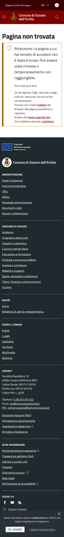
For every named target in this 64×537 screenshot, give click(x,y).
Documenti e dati (12, 208)
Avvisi (5, 306)
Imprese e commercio (14, 265)
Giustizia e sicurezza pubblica (19, 260)
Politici (6, 197)
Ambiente (7, 232)
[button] (57, 17)
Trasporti (7, 467)
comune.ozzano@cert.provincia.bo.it (28, 408)
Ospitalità (7, 341)
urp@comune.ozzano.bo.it (25, 404)
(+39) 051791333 (23, 399)
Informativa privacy (13, 473)
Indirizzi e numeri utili (14, 462)
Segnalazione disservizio (17, 426)
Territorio (7, 347)
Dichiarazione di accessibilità (20, 483)
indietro (42, 105)
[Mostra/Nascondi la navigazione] (4, 17)
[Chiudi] (59, 514)
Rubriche (7, 358)
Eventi (6, 330)
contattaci (48, 121)
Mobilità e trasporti (13, 271)
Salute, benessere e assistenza (20, 276)
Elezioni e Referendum (15, 213)
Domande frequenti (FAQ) (16, 415)
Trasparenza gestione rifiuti (18, 456)
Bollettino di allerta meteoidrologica (23, 312)
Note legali (8, 478)
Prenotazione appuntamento (18, 421)
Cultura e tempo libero (15, 249)
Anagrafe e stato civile (15, 238)
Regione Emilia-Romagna (18, 5)
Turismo (6, 287)
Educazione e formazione (16, 254)
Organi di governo (12, 180)
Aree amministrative (14, 186)
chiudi (17, 529)
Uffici (5, 191)
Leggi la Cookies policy (42, 529)
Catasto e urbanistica (14, 243)
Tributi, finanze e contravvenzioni (21, 282)
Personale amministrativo (17, 202)
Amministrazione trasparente (20, 450)
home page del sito (39, 117)
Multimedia (8, 352)
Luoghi (6, 336)
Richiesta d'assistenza (14, 432)
